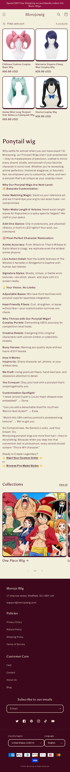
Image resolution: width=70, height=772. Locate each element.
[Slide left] (27, 570)
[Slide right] (42, 570)
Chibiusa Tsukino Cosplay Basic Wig (16, 66)
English (51, 743)
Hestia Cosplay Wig (46, 112)
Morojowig (30, 766)
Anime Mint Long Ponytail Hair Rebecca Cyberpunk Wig (18, 113)
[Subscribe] (59, 709)
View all (63, 484)
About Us (12, 680)
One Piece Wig (13, 560)
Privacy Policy (14, 622)
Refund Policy (14, 629)
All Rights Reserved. (42, 766)
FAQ (9, 665)
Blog (9, 687)
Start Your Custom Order (22, 457)
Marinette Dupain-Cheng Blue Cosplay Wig (49, 66)
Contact (11, 672)
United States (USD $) (23, 743)
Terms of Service (16, 644)
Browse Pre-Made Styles (22, 465)
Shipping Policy (15, 637)
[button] (4, 14)
